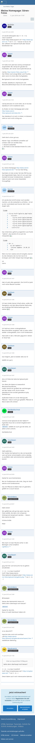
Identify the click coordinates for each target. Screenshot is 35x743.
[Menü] (32, 2)
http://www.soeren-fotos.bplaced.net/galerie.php (17, 576)
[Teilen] (32, 19)
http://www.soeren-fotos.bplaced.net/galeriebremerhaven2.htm (16, 637)
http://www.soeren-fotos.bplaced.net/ (15, 169)
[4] (5, 220)
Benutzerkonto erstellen (25, 708)
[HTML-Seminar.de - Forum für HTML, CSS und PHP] (4, 2)
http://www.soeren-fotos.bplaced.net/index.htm (11, 112)
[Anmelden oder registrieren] (28, 2)
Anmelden (10, 708)
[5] (5, 222)
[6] (5, 224)
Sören (6, 427)
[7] (5, 226)
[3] (5, 218)
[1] (5, 214)
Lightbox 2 (5, 547)
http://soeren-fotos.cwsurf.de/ (17, 72)
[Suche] (23, 2)
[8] (5, 228)
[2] (5, 216)
